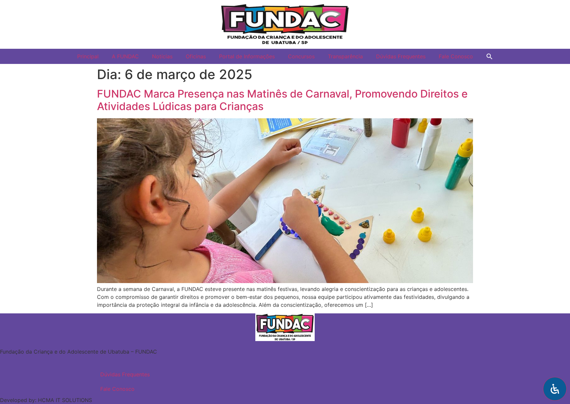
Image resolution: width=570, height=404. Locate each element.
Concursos (301, 56)
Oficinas (196, 56)
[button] (489, 56)
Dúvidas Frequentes (401, 56)
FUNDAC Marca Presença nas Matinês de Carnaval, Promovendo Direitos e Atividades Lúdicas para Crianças (282, 100)
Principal (88, 56)
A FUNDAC (125, 56)
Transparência (345, 56)
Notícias (162, 56)
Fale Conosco (456, 56)
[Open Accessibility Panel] (555, 389)
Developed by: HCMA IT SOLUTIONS (46, 400)
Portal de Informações (247, 56)
